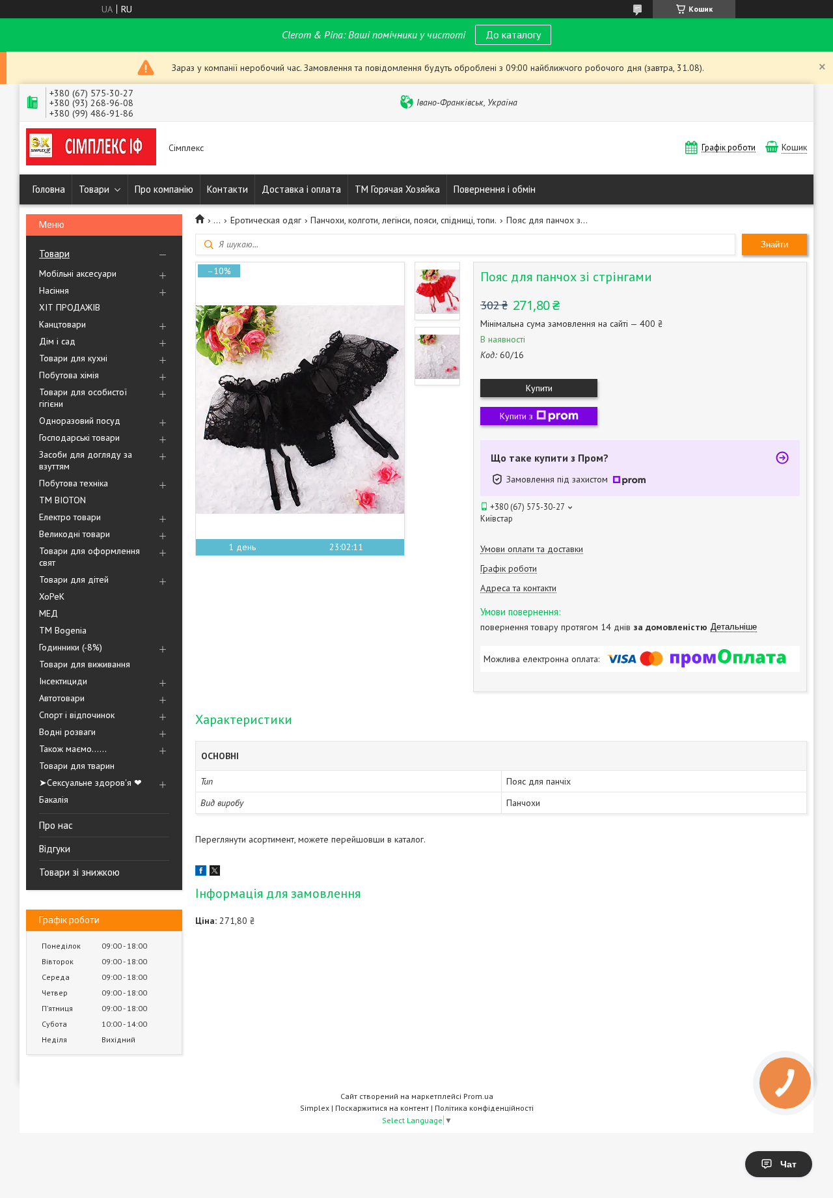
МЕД (48, 613)
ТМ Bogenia (63, 630)
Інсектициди (63, 681)
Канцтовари (62, 324)
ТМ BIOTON (62, 500)
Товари (94, 189)
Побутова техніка (73, 483)
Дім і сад (57, 341)
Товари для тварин (77, 766)
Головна (49, 189)
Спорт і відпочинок (77, 715)
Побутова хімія (69, 375)
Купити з (516, 416)
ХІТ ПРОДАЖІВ (69, 307)
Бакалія (53, 799)
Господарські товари (79, 437)
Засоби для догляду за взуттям (85, 460)
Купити (539, 388)
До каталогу (513, 34)
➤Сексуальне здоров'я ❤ (90, 782)
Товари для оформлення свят (89, 556)
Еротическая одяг (265, 220)
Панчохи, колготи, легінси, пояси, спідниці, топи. (403, 220)
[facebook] (200, 872)
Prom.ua (478, 1096)
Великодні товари (74, 534)
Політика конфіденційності (484, 1108)
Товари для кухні (73, 358)
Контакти (227, 189)
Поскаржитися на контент (382, 1108)
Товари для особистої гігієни (83, 398)
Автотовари (62, 698)
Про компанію (164, 189)
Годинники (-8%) (70, 647)
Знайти (774, 244)
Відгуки (54, 849)
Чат (788, 1164)
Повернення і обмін (495, 189)
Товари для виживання (84, 664)
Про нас (56, 825)
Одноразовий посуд (79, 420)
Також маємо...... (73, 749)
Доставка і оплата (301, 189)
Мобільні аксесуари (77, 273)
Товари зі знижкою (79, 872)
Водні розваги (67, 732)
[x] (215, 872)
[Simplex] (91, 148)
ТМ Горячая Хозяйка (397, 189)
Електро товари (70, 517)
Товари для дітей (74, 579)
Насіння (54, 290)
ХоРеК (51, 596)
